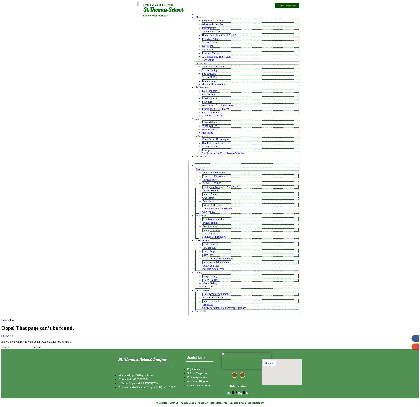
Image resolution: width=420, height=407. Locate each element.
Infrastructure (209, 27)
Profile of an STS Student (215, 108)
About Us (200, 17)
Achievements (202, 87)
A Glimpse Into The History (216, 56)
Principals (207, 150)
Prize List (207, 101)
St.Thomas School (163, 10)
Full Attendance (210, 112)
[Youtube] (415, 346)
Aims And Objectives (213, 24)
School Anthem (210, 42)
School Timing (209, 70)
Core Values (208, 59)
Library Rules (209, 81)
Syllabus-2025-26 (211, 31)
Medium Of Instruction (213, 84)
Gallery (199, 119)
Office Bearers (203, 136)
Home (4, 320)
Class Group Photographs (215, 139)
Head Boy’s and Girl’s (213, 143)
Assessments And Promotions (217, 105)
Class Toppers (209, 98)
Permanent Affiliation (213, 20)
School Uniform (210, 77)
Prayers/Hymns (210, 38)
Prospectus (201, 63)
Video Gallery (209, 126)
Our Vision (208, 49)
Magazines (207, 132)
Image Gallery (209, 122)
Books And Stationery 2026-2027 (219, 35)
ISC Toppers (208, 94)
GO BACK (7, 336)
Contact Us (201, 156)
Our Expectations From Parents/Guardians (223, 153)
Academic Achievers (212, 115)
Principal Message (211, 53)
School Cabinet (210, 146)
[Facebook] (415, 338)
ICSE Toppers (209, 90)
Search (37, 347)
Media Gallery (209, 129)
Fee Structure (209, 73)
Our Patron (208, 45)
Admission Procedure (213, 66)
